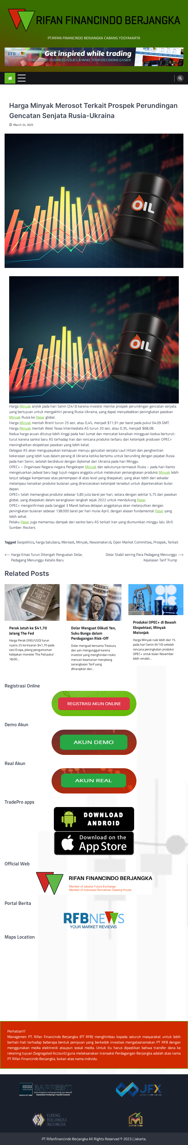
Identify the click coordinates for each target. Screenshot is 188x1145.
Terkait (173, 542)
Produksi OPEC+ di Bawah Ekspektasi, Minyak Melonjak (154, 627)
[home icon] (10, 78)
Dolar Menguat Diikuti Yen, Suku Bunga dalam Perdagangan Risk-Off (93, 633)
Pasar (40, 417)
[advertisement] (94, 57)
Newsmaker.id (100, 542)
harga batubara (48, 542)
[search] (180, 78)
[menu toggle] (22, 78)
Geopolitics (25, 542)
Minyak (25, 406)
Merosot (67, 542)
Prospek (159, 542)
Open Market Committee (132, 542)
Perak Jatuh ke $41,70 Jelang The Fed (28, 630)
